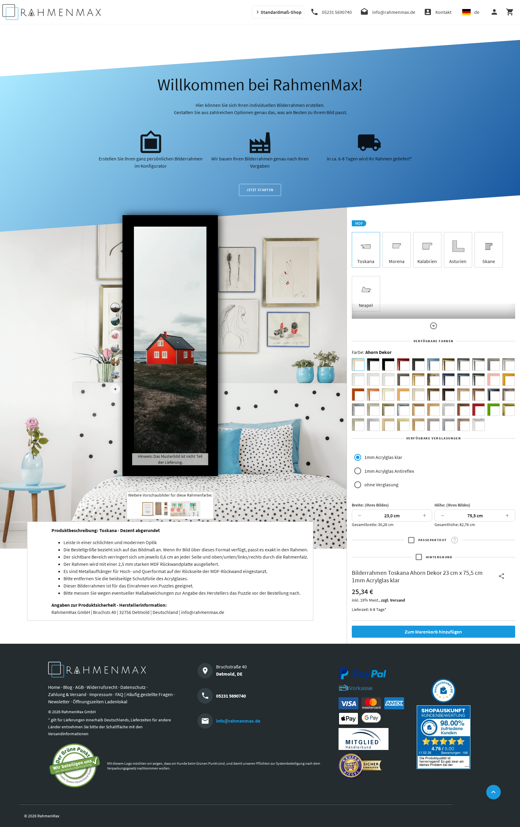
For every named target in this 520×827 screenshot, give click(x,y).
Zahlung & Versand (67, 694)
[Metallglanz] (403, 379)
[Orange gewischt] (358, 394)
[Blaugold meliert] (433, 379)
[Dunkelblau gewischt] (448, 379)
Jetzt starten (260, 189)
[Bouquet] (115, 334)
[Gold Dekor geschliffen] (403, 424)
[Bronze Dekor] (418, 409)
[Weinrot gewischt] (403, 364)
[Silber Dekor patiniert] (448, 424)
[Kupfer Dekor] (463, 409)
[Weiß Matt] (358, 379)
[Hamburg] (115, 362)
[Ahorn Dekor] (358, 364)
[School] (115, 375)
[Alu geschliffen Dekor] (493, 394)
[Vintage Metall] (508, 394)
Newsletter (59, 701)
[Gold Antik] (388, 409)
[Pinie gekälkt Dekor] (448, 409)
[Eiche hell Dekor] (418, 394)
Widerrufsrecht (102, 687)
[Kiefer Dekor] (433, 409)
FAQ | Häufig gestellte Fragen (144, 694)
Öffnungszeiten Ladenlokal (100, 701)
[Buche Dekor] (403, 394)
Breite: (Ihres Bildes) (370, 505)
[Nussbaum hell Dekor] (463, 394)
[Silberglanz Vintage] (403, 409)
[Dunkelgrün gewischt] (478, 379)
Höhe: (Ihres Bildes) (452, 505)
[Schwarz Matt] (373, 364)
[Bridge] (115, 348)
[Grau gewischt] (463, 364)
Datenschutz (133, 687)
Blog (67, 687)
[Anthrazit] (493, 364)
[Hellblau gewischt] (433, 364)
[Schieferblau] (463, 379)
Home (54, 687)
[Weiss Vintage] (478, 424)
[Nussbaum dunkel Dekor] (478, 394)
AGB (79, 687)
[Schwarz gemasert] (418, 364)
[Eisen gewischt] (358, 409)
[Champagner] (373, 409)
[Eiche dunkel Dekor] (448, 394)
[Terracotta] (373, 394)
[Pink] (493, 379)
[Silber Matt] (508, 364)
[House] (115, 307)
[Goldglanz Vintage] (508, 409)
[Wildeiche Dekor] (463, 424)
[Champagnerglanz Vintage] (358, 424)
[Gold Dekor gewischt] (418, 424)
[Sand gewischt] (388, 394)
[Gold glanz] (448, 364)
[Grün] (493, 409)
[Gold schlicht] (418, 379)
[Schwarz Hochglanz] (388, 364)
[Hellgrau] (433, 424)
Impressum (100, 694)
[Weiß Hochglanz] (373, 379)
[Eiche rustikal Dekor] (433, 394)
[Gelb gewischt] (508, 379)
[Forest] (115, 321)
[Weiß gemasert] (388, 379)
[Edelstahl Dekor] (373, 424)
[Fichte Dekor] (388, 424)
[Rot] (478, 409)
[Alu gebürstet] (478, 364)
